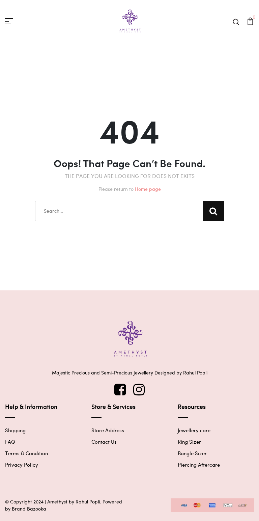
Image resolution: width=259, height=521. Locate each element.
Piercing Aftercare (199, 464)
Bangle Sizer (192, 453)
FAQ (10, 441)
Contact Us (104, 441)
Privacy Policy (21, 464)
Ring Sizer (189, 441)
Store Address (107, 430)
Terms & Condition (26, 453)
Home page (148, 189)
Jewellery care (194, 430)
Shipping (15, 430)
